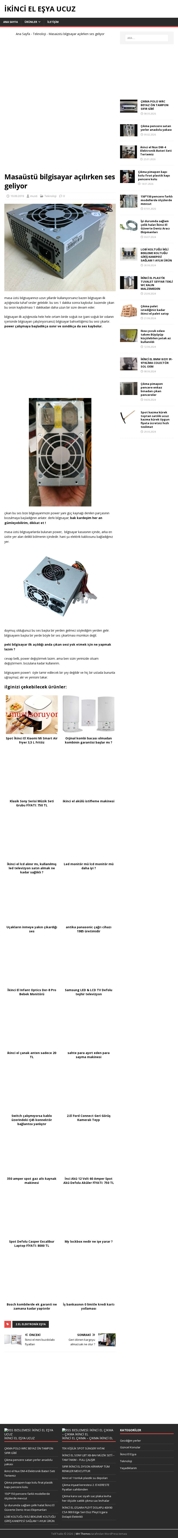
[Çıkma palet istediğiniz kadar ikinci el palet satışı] (128, 315)
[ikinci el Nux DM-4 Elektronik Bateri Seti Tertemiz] (128, 156)
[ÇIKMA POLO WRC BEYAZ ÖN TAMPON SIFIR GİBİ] (128, 110)
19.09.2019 (17, 196)
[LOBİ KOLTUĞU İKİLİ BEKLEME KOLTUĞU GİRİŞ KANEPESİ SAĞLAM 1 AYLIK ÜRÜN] (128, 258)
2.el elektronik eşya (31, 1324)
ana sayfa (10, 22)
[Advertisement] (60, 106)
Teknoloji (39, 34)
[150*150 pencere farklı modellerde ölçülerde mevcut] (128, 205)
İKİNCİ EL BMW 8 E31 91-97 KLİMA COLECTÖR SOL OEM (157, 362)
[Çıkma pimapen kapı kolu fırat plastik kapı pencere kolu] (127, 180)
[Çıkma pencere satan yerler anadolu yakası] (128, 134)
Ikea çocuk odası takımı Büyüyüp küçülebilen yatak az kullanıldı (156, 336)
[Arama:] (147, 38)
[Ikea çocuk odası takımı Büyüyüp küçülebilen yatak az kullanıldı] (128, 340)
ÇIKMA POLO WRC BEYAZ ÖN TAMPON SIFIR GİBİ (154, 105)
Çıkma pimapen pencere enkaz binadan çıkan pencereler (152, 389)
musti (33, 196)
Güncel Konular (130, 1447)
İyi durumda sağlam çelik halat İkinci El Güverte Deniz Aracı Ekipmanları (155, 226)
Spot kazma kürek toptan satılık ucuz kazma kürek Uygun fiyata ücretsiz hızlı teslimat (155, 419)
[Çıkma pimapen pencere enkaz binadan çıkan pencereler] (128, 392)
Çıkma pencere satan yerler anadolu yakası (156, 128)
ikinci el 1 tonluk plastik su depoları (85, 1478)
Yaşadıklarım (128, 1468)
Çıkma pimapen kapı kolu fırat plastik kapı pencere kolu (154, 175)
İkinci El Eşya (128, 1454)
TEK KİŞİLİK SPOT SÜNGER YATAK (83, 1448)
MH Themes (83, 1534)
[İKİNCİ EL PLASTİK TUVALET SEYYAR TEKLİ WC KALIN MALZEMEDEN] (128, 286)
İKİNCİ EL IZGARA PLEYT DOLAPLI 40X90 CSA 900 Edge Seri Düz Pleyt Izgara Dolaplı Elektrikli (87, 1512)
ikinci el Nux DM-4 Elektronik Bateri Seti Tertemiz (156, 150)
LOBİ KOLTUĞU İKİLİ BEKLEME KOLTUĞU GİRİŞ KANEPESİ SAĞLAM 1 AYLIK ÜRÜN (156, 254)
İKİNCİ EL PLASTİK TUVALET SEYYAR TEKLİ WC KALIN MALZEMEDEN (157, 283)
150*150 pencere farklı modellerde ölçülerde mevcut (157, 200)
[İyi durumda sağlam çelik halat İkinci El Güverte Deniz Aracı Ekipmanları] (128, 230)
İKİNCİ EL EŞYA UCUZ (19, 1438)
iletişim (53, 22)
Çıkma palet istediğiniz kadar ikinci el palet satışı (155, 309)
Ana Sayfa (23, 34)
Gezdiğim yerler (130, 1440)
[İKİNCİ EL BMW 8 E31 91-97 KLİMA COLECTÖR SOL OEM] (128, 368)
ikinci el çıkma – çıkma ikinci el (87, 1438)
